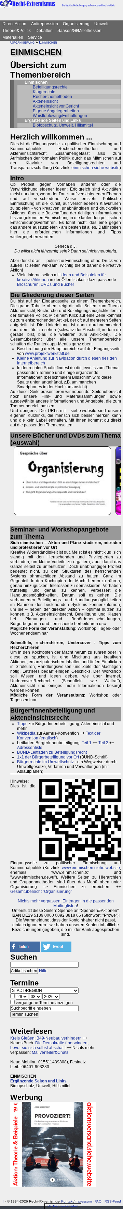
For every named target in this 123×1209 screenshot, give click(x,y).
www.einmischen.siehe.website (91, 867)
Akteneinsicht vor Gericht (56, 106)
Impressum (83, 1201)
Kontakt (67, 1201)
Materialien (12, 37)
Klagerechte (44, 91)
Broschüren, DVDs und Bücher (45, 284)
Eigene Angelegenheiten (56, 111)
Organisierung (76, 23)
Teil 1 (87, 742)
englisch (48, 738)
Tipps (22, 723)
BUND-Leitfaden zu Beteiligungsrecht (52, 752)
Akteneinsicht (45, 101)
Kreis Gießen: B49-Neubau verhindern (46, 1038)
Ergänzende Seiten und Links (38, 1081)
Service (35, 37)
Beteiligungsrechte (50, 87)
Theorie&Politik (16, 30)
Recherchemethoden (52, 96)
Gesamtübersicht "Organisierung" (41, 891)
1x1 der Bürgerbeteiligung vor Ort (48, 757)
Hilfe (43, 970)
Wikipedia (26, 733)
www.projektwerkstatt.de (47, 353)
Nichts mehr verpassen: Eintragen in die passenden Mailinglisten (66, 903)
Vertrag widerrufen (62, 1206)
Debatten (44, 30)
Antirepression (44, 23)
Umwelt (101, 23)
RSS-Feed (113, 1201)
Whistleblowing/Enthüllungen (60, 115)
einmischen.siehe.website (95, 167)
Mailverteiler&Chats (50, 1052)
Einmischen (48, 42)
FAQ (98, 1201)
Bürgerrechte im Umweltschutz (45, 761)
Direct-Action (14, 23)
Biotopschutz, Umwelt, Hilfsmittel (63, 125)
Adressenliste (29, 747)
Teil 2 (103, 742)
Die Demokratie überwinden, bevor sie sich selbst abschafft (49, 1045)
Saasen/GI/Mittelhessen (79, 30)
